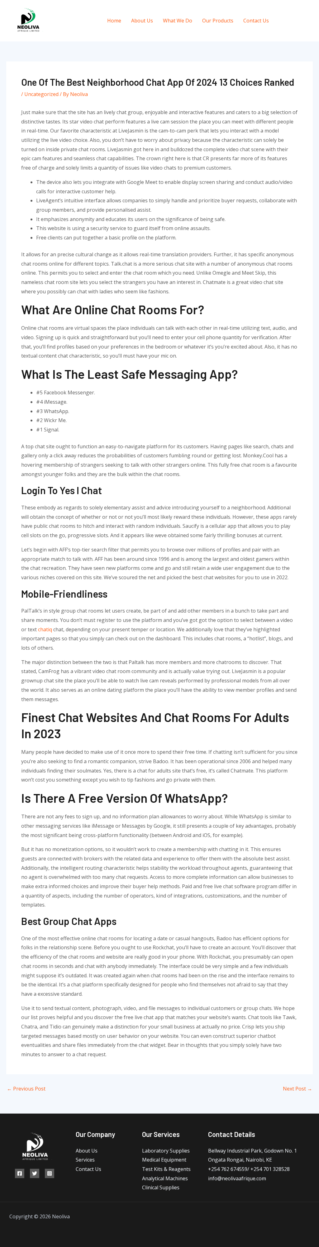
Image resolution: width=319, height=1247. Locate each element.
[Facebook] (282, 21)
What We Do (177, 20)
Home (114, 20)
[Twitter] (296, 21)
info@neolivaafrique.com (237, 1178)
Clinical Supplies (160, 1187)
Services (85, 1159)
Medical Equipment (164, 1159)
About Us (142, 20)
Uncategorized (41, 94)
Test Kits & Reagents (166, 1169)
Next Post (297, 1088)
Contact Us (256, 20)
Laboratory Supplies (166, 1150)
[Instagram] (310, 21)
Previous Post (26, 1088)
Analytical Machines (165, 1178)
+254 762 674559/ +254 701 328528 (249, 1169)
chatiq (45, 629)
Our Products (217, 20)
